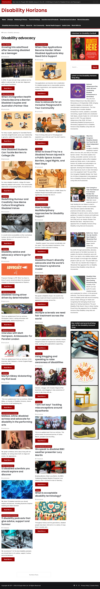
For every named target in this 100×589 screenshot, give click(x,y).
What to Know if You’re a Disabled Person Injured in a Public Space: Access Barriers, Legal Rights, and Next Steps (50, 157)
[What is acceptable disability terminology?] (50, 511)
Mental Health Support (53, 25)
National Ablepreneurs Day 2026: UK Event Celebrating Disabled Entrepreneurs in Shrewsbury (92, 90)
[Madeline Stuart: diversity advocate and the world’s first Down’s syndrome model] (50, 284)
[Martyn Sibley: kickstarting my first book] (17, 390)
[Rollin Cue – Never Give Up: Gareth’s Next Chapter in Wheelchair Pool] (78, 246)
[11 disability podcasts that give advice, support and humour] (17, 539)
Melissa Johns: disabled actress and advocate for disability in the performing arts (16, 420)
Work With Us (76, 25)
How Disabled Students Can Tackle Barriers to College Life (14, 152)
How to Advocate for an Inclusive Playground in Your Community (48, 105)
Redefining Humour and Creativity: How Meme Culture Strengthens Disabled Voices (15, 204)
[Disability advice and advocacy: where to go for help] (17, 269)
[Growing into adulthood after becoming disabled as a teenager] (17, 68)
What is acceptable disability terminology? (48, 494)
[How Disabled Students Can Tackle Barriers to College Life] (17, 170)
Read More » (8, 88)
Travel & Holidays (34, 19)
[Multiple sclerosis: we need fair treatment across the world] (50, 330)
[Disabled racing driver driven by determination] (17, 308)
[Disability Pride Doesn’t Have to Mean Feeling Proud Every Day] (78, 290)
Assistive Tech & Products (44, 99)
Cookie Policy (94, 585)
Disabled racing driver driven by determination (15, 296)
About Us (29, 25)
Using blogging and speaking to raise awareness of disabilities (49, 359)
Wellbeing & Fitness (20, 19)
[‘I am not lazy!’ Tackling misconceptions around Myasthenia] (50, 423)
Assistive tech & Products (50, 19)
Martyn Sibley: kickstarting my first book (16, 377)
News (4, 19)
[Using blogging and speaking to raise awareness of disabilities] (50, 376)
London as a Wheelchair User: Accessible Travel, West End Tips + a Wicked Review (38, 2)
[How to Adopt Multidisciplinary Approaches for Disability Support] (50, 231)
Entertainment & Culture (68, 19)
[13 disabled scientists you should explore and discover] (17, 489)
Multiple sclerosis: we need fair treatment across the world (50, 315)
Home (5, 32)
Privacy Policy (85, 585)
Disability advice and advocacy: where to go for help (16, 254)
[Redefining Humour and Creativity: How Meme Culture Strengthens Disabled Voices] (17, 223)
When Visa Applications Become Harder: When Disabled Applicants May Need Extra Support (49, 52)
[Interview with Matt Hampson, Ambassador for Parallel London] (17, 351)
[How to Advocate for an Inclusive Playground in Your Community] (50, 123)
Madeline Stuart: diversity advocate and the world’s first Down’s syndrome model (49, 265)
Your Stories (6, 44)
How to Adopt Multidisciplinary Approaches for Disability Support (49, 212)
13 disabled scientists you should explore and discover (15, 471)
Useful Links (66, 25)
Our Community (39, 25)
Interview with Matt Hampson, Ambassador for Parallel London (16, 336)
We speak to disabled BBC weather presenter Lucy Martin (50, 452)
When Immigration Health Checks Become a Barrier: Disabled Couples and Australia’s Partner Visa (16, 101)
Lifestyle (10, 19)
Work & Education (83, 19)
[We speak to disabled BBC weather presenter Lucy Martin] (50, 467)
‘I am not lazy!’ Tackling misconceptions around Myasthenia (48, 407)
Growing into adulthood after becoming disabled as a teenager (15, 50)
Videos (22, 25)
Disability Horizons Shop (10, 25)
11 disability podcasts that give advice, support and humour (15, 521)
